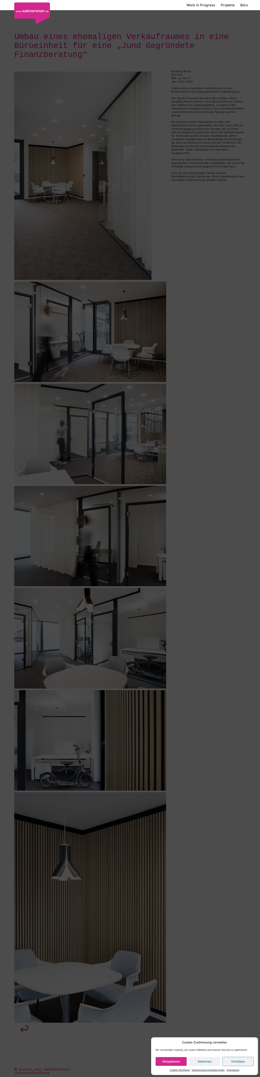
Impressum (233, 1070)
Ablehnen (205, 1061)
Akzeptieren (171, 1061)
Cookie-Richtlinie (180, 1070)
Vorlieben (238, 1061)
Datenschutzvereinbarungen (208, 1070)
